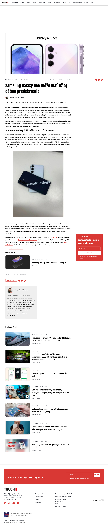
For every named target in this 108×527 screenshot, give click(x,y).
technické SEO (8, 522)
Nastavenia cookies (60, 506)
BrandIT (37, 499)
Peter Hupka (35, 265)
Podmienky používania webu (63, 496)
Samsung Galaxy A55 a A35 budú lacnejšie (49, 262)
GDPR (56, 504)
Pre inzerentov (39, 496)
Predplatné (38, 502)
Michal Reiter (36, 343)
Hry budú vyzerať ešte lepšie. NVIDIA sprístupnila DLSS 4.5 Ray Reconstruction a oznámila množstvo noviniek (49, 357)
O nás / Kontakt (39, 494)
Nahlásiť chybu (10, 280)
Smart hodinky (77, 2)
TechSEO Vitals (21, 522)
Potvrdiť (89, 253)
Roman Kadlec (36, 362)
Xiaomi (49, 2)
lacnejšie (53, 237)
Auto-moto (57, 2)
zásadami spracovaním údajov (82, 478)
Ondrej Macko (36, 398)
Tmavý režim (96, 500)
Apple (28, 2)
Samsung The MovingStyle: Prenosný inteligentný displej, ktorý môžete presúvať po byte (50, 392)
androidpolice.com (16, 249)
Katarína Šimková (17, 97)
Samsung (42, 2)
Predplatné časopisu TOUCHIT (63, 494)
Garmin (35, 2)
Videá (22, 2)
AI (70, 2)
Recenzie (15, 2)
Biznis (86, 2)
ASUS (65, 2)
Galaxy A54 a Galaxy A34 (27, 240)
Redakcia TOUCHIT (37, 450)
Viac (91, 2)
